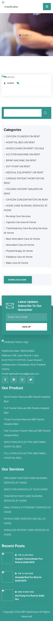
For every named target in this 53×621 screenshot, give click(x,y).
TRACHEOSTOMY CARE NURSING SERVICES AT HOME (23, 498)
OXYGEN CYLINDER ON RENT (23, 136)
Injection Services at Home (21, 222)
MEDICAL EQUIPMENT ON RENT (25, 172)
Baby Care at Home (17, 263)
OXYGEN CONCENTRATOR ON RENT (27, 199)
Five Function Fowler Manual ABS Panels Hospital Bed (27, 433)
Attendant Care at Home (20, 245)
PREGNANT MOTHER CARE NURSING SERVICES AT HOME (25, 480)
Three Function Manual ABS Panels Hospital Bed (24, 421)
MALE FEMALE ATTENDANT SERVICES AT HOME (27, 509)
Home (26, 35)
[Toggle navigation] (47, 6)
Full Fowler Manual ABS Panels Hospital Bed (26, 410)
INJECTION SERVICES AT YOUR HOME (26, 489)
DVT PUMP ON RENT (18, 166)
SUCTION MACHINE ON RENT (23, 154)
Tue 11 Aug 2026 (25, 555)
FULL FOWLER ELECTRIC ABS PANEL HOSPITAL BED (25, 455)
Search (45, 113)
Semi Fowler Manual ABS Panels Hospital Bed (27, 399)
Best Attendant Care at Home (23, 239)
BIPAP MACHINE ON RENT (21, 160)
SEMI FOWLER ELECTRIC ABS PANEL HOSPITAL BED (25, 444)
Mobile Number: (11, 351)
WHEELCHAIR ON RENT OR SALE (25, 148)
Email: (5, 373)
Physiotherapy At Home (19, 251)
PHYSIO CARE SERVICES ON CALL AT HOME (25, 521)
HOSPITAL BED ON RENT (20, 142)
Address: (6, 355)
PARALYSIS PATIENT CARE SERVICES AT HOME (26, 532)
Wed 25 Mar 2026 (26, 592)
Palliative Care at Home (19, 257)
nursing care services (18, 216)
